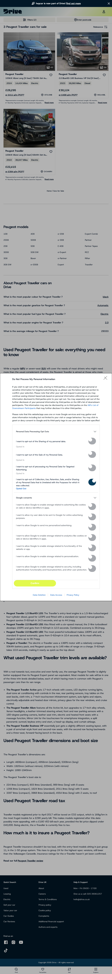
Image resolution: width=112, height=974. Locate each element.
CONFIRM (35, 583)
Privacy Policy (73, 595)
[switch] (92, 441)
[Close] (106, 379)
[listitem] (56, 431)
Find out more (73, 3)
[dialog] (56, 487)
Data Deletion (39, 595)
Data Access (56, 595)
